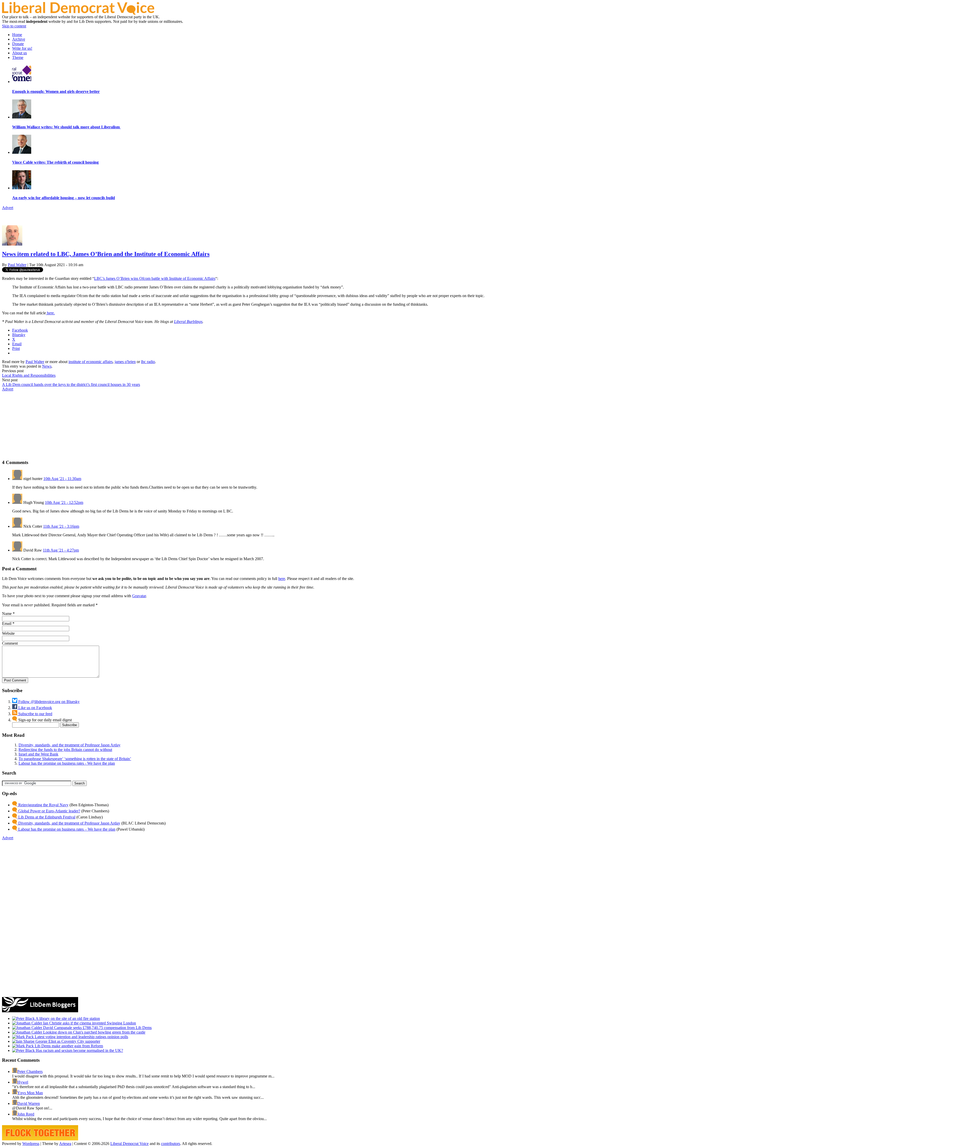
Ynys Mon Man (30, 1093)
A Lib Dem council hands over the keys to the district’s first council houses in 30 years (71, 384)
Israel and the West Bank (38, 754)
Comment (10, 643)
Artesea (65, 1143)
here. (50, 313)
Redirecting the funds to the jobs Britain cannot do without (65, 749)
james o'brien (125, 361)
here (281, 578)
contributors (170, 1143)
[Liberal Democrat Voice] (78, 13)
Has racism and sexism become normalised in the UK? (79, 1050)
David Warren (28, 1103)
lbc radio (148, 361)
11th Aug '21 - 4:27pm (61, 550)
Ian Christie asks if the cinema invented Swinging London (89, 1023)
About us (19, 53)
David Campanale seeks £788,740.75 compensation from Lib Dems (97, 1027)
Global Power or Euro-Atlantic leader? (48, 811)
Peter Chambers (30, 1071)
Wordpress (30, 1143)
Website (8, 633)
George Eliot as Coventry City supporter (67, 1041)
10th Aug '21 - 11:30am (62, 478)
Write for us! (22, 48)
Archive (18, 39)
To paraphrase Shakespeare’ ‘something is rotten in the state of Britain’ (75, 759)
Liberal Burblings (188, 321)
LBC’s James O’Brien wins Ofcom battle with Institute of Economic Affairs (154, 278)
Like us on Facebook (34, 708)
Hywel (22, 1082)
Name (7, 613)
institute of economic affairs (90, 361)
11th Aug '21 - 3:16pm (61, 526)
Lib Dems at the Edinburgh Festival (46, 817)
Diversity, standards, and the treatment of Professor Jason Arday (69, 745)
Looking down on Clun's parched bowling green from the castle (93, 1032)
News (46, 366)
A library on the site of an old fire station (67, 1018)
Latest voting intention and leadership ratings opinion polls (81, 1037)
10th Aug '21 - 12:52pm (64, 502)
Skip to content (14, 26)
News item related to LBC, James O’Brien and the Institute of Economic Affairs (106, 254)
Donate (18, 44)
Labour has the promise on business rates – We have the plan (66, 829)
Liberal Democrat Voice (129, 1143)
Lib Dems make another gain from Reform (68, 1046)
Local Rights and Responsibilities (29, 375)
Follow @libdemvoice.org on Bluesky (48, 701)
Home (17, 34)
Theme (17, 57)
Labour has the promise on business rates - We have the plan (67, 763)
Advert (7, 207)
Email (6, 623)
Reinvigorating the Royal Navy (42, 805)
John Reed (25, 1114)
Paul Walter (17, 265)
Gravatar (139, 596)
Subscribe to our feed (34, 714)
